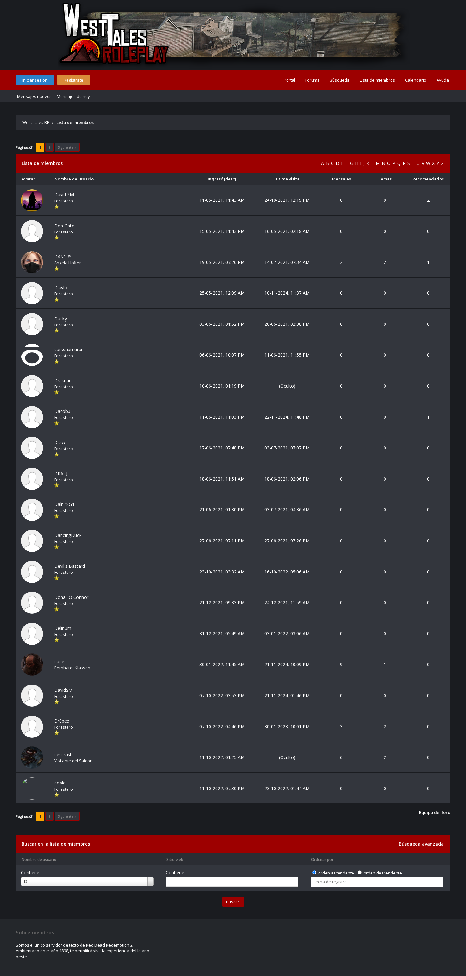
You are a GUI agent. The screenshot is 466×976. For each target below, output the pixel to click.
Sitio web (174, 859)
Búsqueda (340, 80)
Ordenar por (322, 859)
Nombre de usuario (39, 859)
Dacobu (62, 411)
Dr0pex (61, 721)
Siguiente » (67, 147)
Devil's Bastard (69, 566)
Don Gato (64, 226)
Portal (289, 80)
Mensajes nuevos (34, 96)
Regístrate (73, 80)
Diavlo (60, 288)
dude (59, 661)
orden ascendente (336, 873)
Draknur (62, 380)
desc (230, 179)
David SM (64, 195)
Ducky (60, 319)
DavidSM (63, 690)
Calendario (415, 80)
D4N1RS (63, 256)
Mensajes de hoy (73, 96)
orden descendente (383, 873)
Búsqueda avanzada (421, 844)
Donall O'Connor (71, 597)
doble (60, 783)
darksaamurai (68, 349)
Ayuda (443, 80)
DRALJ (60, 473)
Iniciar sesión (35, 80)
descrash (63, 754)
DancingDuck (67, 535)
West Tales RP (35, 122)
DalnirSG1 (64, 504)
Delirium (62, 628)
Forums (312, 80)
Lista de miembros (377, 80)
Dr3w (59, 442)
